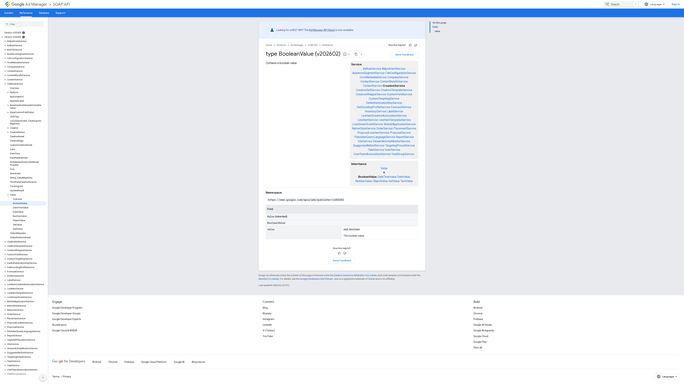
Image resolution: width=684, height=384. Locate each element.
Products (281, 45)
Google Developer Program (67, 307)
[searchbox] (24, 24)
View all (477, 347)
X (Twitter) (269, 330)
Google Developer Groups (66, 313)
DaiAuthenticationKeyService (384, 103)
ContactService (370, 81)
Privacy (67, 376)
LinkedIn (267, 324)
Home (269, 45)
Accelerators (59, 324)
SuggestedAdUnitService (369, 145)
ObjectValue (380, 181)
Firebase (478, 319)
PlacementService (404, 128)
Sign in (676, 4)
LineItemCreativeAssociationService (384, 115)
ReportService (405, 137)
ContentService (372, 85)
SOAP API (61, 4)
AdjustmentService (393, 68)
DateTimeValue (387, 176)
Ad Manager (36, 4)
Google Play (480, 341)
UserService (392, 149)
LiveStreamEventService (367, 124)
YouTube (268, 336)
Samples (44, 12)
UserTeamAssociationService (372, 154)
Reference (26, 12)
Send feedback (404, 54)
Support (60, 12)
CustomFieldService (399, 94)
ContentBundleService (394, 81)
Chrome (478, 313)
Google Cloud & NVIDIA (64, 330)
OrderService (384, 128)
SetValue (394, 181)
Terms (55, 376)
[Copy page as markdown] (356, 54)
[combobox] (621, 4)
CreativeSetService (368, 90)
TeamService (376, 149)
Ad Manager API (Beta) (322, 30)
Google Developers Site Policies (316, 279)
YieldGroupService (402, 154)
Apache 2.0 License (269, 279)
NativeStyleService (364, 128)
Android (477, 307)
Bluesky (267, 313)
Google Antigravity (483, 330)
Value (384, 168)
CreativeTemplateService (396, 90)
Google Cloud (480, 336)
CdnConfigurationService (400, 73)
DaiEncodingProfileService (373, 107)
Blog (265, 307)
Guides (8, 12)
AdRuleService (372, 68)
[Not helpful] (415, 45)
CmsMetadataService (373, 77)
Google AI (179, 362)
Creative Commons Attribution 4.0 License (355, 275)
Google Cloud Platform (154, 362)
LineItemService (367, 120)
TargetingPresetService (400, 145)
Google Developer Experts (66, 319)
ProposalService (400, 132)
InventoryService (375, 111)
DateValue (403, 176)
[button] (23, 37)
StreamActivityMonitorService (391, 141)
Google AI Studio (482, 324)
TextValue (406, 181)
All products (198, 362)
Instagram (268, 319)
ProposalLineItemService (373, 132)
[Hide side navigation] (42, 377)
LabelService (395, 111)
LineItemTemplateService (395, 120)
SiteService (365, 141)
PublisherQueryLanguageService (374, 137)
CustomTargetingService (384, 98)
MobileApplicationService (400, 124)
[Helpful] (410, 45)
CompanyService (397, 77)
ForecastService (401, 107)
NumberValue (363, 181)
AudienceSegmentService (368, 73)
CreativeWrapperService (371, 94)
